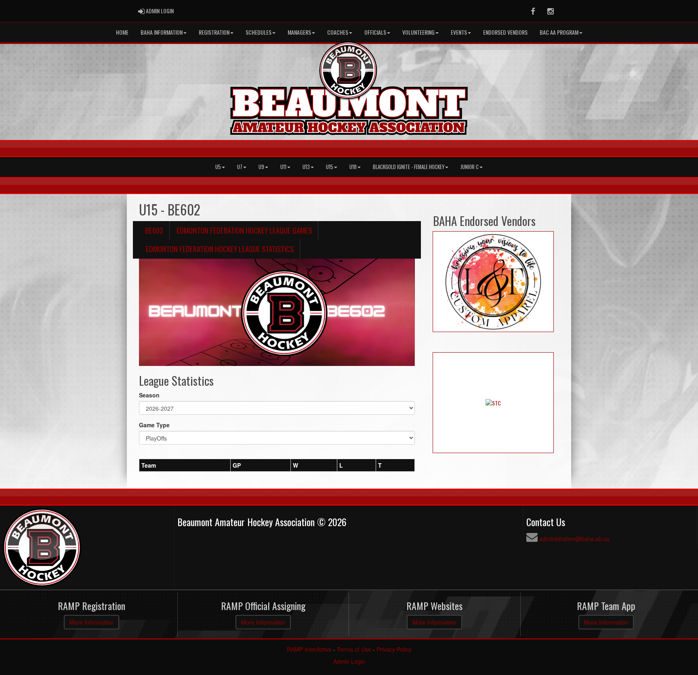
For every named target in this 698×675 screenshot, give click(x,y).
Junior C (469, 167)
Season (149, 395)
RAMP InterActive (309, 649)
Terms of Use (354, 649)
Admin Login (349, 661)
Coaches (337, 32)
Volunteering (418, 32)
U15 (329, 167)
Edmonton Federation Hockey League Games (244, 230)
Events (459, 32)
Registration (214, 32)
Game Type (154, 425)
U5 (218, 167)
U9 (261, 167)
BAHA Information (162, 32)
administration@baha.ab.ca (574, 539)
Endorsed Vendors (505, 32)
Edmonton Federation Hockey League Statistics (220, 248)
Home (122, 32)
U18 (353, 167)
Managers (299, 32)
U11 (283, 167)
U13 (306, 167)
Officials (375, 32)
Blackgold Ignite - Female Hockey (408, 167)
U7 (239, 167)
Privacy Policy (394, 649)
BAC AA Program (559, 32)
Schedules (258, 32)
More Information (91, 622)
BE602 (154, 230)
